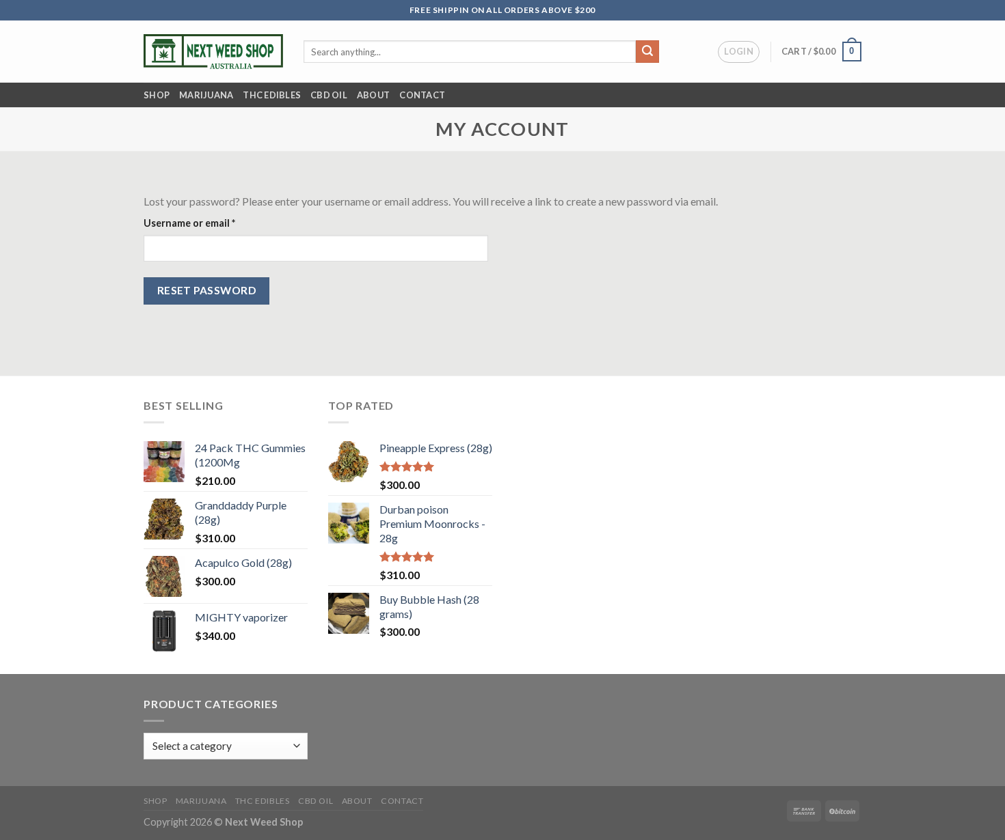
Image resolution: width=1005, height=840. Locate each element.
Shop (157, 94)
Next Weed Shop (264, 822)
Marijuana (206, 94)
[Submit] (647, 52)
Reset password (206, 290)
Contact (422, 94)
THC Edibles (272, 94)
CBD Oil (328, 94)
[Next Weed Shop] (213, 51)
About (373, 94)
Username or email (210, 222)
